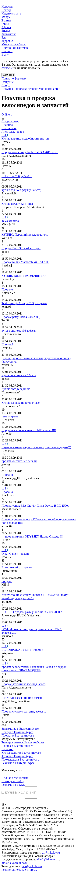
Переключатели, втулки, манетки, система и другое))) (36, 447)
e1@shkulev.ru (51, 852)
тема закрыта (10, 416)
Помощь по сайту (13, 781)
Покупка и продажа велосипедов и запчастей (31, 88)
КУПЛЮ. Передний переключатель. (25, 234)
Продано (7, 289)
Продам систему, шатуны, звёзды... (24, 711)
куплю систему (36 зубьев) (19, 330)
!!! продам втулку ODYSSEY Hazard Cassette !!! (32, 536)
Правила (7, 124)
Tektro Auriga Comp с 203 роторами (24, 303)
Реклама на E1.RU (13, 784)
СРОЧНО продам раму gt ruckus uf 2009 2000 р (32, 612)
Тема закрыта (10, 220)
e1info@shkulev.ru (48, 859)
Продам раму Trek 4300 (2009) (21, 317)
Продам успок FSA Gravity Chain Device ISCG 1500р (35, 505)
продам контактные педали (19, 461)
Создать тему (10, 121)
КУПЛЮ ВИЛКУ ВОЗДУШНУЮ (23, 275)
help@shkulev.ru (32, 866)
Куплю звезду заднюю (16, 389)
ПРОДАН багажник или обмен (22, 697)
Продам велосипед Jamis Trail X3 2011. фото (30, 152)
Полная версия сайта (15, 777)
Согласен (8, 74)
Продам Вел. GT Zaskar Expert (21, 248)
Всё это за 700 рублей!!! (17, 176)
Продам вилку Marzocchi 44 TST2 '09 (25, 262)
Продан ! (7, 344)
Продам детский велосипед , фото (23, 684)
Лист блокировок (13, 131)
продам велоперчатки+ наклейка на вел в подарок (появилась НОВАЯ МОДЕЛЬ (34, 668)
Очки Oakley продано (16, 553)
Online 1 (7, 114)
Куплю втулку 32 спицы (17, 203)
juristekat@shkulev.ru (14, 862)
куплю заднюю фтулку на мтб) (21, 190)
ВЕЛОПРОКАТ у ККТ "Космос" (23, 649)
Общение (8, 81)
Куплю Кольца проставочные (21, 402)
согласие (7, 68)
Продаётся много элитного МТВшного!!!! (29, 430)
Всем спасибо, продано (17, 567)
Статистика (9, 128)
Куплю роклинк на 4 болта (19, 375)
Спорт (6, 85)
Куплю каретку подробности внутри (25, 138)
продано (7, 581)
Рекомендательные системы (19, 869)
